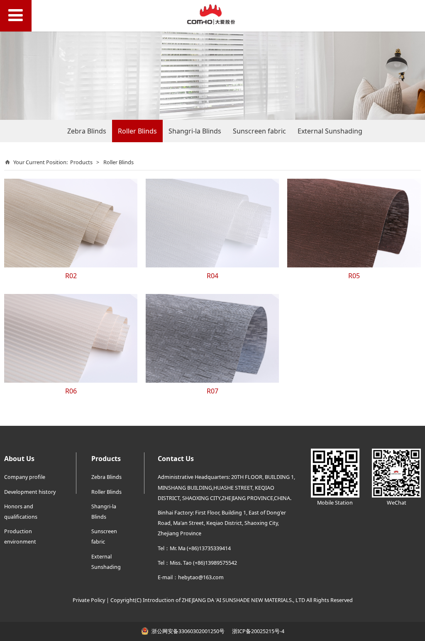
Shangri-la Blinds (195, 131)
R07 (212, 391)
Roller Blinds (137, 131)
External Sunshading (330, 131)
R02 (71, 275)
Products (81, 162)
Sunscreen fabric (259, 131)
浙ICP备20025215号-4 (257, 631)
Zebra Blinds (86, 131)
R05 (354, 275)
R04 (212, 275)
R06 (71, 391)
